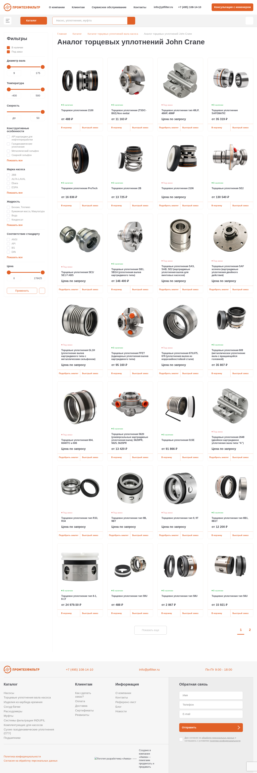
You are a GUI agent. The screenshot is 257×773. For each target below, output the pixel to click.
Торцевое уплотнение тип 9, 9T (180, 518)
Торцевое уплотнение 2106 (178, 188)
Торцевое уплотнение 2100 (77, 110)
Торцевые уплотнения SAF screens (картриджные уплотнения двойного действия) (228, 270)
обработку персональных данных (218, 738)
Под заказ (17, 51)
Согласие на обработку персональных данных (31, 760)
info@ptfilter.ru (163, 7)
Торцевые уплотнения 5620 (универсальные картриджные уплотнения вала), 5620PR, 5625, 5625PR (129, 438)
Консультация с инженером (232, 7)
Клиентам (78, 7)
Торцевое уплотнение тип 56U (230, 596)
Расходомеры (13, 711)
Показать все (15, 160)
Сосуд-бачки (12, 706)
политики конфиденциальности (225, 741)
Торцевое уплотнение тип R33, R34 (79, 519)
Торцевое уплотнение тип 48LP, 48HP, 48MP (180, 112)
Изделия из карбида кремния (23, 702)
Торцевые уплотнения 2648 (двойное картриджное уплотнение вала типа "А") (228, 440)
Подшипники (12, 737)
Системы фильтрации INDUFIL (24, 720)
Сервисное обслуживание (109, 7)
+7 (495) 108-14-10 (189, 7)
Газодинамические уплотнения (22, 145)
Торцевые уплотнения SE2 (228, 188)
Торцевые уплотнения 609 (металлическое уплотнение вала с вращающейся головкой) (228, 354)
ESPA (15, 187)
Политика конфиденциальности (22, 756)
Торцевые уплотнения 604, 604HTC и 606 (77, 441)
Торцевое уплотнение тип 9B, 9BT (129, 519)
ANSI (14, 239)
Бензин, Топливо (21, 207)
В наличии (17, 47)
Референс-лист (125, 702)
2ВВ (14, 175)
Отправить (189, 727)
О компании (57, 7)
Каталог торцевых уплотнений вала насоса (113, 33)
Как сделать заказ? (83, 694)
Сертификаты (84, 710)
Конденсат (17, 219)
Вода (14, 215)
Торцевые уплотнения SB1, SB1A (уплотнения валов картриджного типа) (127, 272)
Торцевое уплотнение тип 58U (180, 596)
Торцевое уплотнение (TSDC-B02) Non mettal (128, 112)
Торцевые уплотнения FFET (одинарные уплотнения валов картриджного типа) (129, 356)
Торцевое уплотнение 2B (126, 188)
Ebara (15, 183)
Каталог (77, 33)
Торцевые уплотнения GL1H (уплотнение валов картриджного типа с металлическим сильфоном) (78, 354)
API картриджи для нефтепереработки (22, 138)
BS (13, 248)
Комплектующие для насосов (23, 725)
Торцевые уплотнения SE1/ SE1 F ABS (77, 273)
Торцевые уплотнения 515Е (178, 440)
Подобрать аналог (169, 127)
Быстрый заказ (90, 127)
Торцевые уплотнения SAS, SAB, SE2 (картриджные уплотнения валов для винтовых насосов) (178, 270)
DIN (14, 252)
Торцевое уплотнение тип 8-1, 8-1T (79, 597)
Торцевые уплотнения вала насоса (27, 697)
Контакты (140, 7)
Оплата (80, 701)
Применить (22, 290)
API (13, 243)
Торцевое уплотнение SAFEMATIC (225, 112)
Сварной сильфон (22, 155)
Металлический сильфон (25, 151)
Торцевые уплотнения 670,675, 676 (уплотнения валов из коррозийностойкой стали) (180, 356)
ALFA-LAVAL (19, 179)
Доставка (81, 705)
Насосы (9, 693)
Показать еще (150, 630)
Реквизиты (82, 714)
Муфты (8, 715)
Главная (62, 33)
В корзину (66, 127)
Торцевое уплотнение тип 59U (129, 596)
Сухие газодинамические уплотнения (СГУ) (29, 731)
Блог (118, 706)
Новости (121, 711)
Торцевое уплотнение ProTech (79, 188)
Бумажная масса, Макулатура (28, 211)
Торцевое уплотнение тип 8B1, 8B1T (230, 519)
